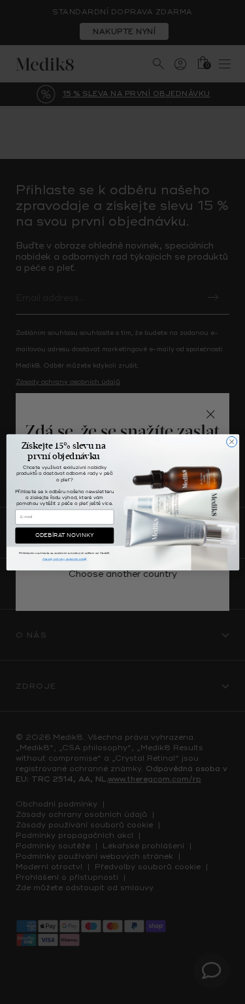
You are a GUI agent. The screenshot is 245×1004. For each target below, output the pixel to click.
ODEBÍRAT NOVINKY (64, 535)
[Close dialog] (231, 441)
